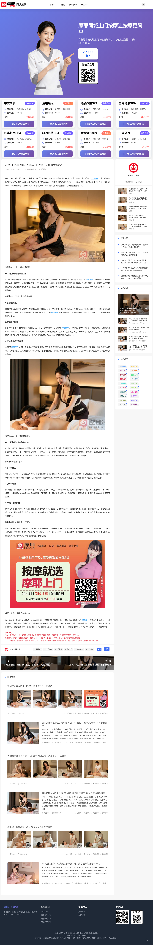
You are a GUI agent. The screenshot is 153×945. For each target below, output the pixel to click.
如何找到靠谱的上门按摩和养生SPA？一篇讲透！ (30, 686)
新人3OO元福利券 (21, 124)
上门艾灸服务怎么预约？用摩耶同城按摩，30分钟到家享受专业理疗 (138, 217)
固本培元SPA (46, 922)
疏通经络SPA (46, 919)
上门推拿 (59, 649)
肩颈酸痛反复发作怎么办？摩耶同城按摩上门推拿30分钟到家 (36, 756)
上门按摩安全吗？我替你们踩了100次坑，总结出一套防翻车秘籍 (139, 320)
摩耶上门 (85, 620)
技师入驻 (81, 912)
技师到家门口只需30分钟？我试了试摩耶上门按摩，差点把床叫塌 (133, 309)
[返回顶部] (148, 940)
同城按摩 (73, 4)
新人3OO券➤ (88, 54)
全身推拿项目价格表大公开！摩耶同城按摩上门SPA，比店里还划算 (139, 226)
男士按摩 (96, 713)
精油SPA (54, 312)
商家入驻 (81, 915)
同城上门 (70, 883)
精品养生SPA (46, 915)
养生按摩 (78, 713)
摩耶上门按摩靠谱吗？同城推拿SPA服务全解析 (29, 827)
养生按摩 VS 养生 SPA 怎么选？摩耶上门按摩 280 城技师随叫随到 (73, 793)
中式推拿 (65, 328)
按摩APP (26, 613)
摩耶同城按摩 (31, 169)
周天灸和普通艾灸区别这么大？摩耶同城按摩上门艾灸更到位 (138, 199)
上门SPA (94, 178)
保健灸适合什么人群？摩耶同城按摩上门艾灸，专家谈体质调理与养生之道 (138, 208)
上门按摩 (62, 4)
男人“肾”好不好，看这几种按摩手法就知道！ (139, 328)
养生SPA (84, 4)
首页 (52, 4)
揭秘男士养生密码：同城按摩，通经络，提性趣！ (138, 337)
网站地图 (94, 933)
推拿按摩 (96, 784)
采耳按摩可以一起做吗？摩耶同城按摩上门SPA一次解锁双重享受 (139, 190)
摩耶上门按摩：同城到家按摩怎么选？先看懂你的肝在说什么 (71, 863)
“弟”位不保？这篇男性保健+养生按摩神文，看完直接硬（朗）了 (139, 347)
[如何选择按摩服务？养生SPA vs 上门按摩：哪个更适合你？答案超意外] (23, 733)
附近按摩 (105, 713)
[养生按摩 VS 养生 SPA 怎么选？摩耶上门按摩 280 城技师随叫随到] (23, 803)
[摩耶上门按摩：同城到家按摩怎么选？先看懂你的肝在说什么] (23, 873)
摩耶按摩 (89, 279)
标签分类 (87, 933)
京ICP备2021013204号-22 (77, 935)
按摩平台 (15, 347)
